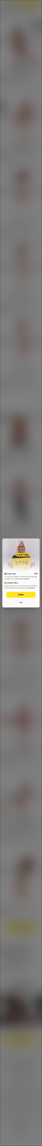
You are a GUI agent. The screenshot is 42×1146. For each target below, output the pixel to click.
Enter (21, 594)
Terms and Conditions (22, 579)
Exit (21, 602)
